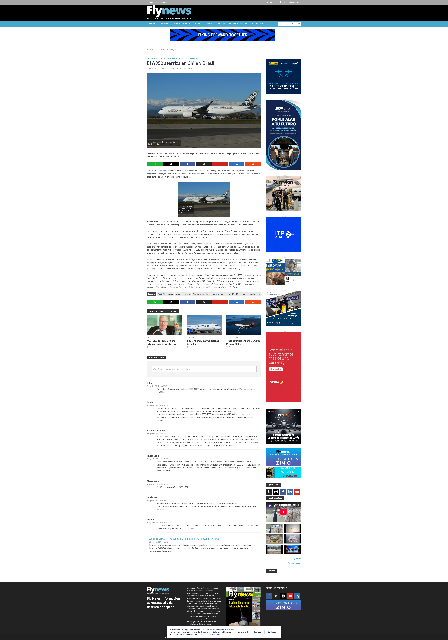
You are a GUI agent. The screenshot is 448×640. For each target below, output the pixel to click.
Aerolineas (152, 58)
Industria (164, 24)
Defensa (198, 24)
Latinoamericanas (192, 58)
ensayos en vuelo (217, 294)
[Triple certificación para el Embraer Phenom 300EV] (243, 324)
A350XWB (162, 294)
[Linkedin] (290, 492)
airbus (170, 294)
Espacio (210, 24)
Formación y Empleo (238, 24)
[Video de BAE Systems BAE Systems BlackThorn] (292, 528)
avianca (178, 294)
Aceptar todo (243, 632)
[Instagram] (276, 492)
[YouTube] (297, 492)
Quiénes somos (152, 2)
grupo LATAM (232, 294)
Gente (149, 338)
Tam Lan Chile (254, 294)
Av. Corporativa (233, 338)
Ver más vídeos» (294, 563)
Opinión (152, 24)
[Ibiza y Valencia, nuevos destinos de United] (204, 324)
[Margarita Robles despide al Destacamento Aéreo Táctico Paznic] (274, 528)
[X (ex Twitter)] (269, 492)
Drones (221, 24)
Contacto (164, 2)
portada (244, 294)
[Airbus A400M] (292, 539)
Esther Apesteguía (185, 68)
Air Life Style (257, 24)
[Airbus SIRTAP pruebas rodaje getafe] (274, 549)
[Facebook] (283, 492)
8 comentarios (169, 68)
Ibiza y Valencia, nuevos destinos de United (203, 342)
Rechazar (258, 632)
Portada (150, 49)
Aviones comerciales (174, 58)
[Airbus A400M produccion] (274, 539)
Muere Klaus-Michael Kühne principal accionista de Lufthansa (163, 342)
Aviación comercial (182, 24)
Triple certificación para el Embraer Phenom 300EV (243, 342)
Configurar (272, 632)
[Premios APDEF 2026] (292, 549)
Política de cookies (213, 634)
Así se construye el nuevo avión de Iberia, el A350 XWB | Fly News (184, 538)
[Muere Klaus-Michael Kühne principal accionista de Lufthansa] (164, 324)
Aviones (161, 58)
